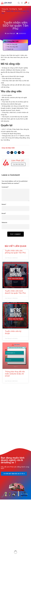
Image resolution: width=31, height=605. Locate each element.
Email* (4, 213)
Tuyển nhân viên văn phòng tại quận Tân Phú (15, 251)
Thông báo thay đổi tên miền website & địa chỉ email (15, 373)
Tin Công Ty (13, 9)
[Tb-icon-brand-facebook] (2, 578)
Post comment (15, 234)
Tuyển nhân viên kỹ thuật (13, 332)
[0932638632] (2, 566)
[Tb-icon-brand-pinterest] (5, 578)
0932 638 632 (11, 519)
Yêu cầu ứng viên (12, 47)
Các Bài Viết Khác (18, 164)
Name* (4, 204)
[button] (8, 152)
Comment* (5, 187)
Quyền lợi (10, 49)
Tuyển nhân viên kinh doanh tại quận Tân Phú (15, 292)
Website (4, 222)
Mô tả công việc (12, 44)
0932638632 (10, 565)
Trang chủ (5, 9)
